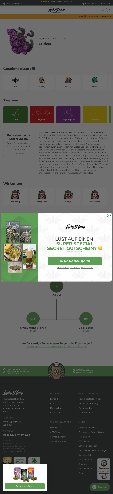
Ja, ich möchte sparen (75, 261)
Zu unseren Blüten (25, 486)
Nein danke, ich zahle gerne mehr (75, 267)
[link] (24, 475)
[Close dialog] (109, 215)
